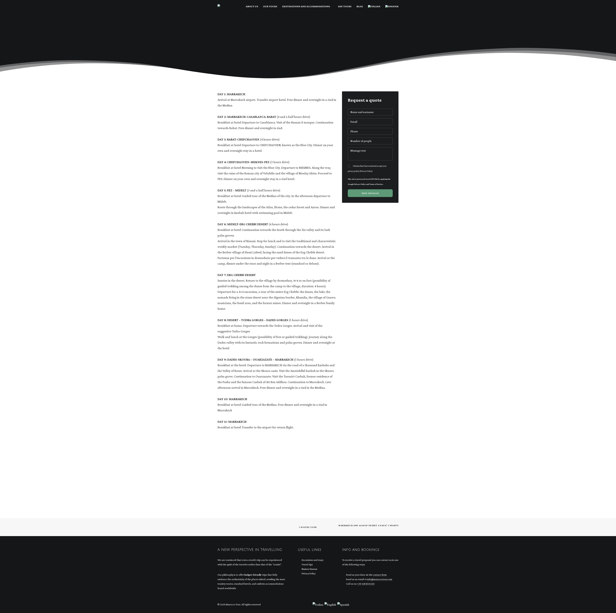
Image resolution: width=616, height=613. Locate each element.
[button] (387, 603)
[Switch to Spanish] (390, 6)
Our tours (270, 6)
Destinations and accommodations (306, 6)
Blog (359, 6)
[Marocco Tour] (220, 6)
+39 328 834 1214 (365, 583)
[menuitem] (253, 6)
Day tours (344, 6)
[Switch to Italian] (374, 6)
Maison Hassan (309, 569)
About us (252, 6)
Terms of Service (376, 184)
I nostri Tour (308, 527)
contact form (380, 574)
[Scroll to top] (609, 606)
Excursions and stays (312, 560)
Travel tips (307, 564)
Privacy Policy (366, 171)
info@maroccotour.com (379, 579)
